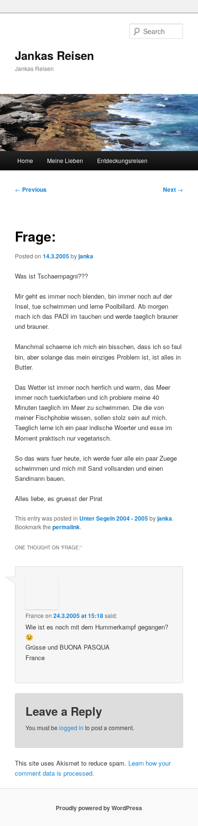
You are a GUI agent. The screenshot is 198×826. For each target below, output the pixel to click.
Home (25, 160)
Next (173, 189)
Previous (31, 189)
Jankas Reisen (54, 55)
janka (85, 256)
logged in (71, 727)
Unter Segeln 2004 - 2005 (113, 518)
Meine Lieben (65, 160)
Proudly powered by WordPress (99, 807)
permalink (66, 527)
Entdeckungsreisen (122, 160)
